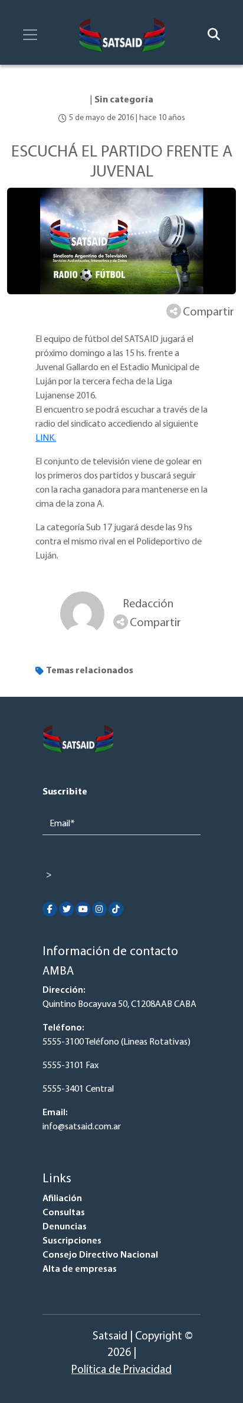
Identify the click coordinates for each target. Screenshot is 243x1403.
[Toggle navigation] (30, 35)
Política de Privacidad (121, 1370)
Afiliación (62, 1198)
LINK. (45, 438)
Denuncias (64, 1227)
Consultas (63, 1213)
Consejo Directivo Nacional (100, 1255)
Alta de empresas (79, 1269)
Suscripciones (71, 1241)
